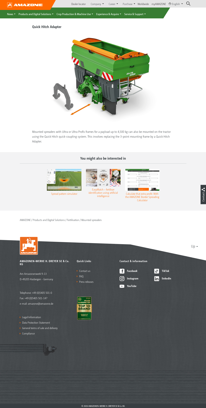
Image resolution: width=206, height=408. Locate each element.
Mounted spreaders (91, 219)
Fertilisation (73, 219)
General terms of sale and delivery (40, 327)
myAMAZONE (159, 3)
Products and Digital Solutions (35, 14)
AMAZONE (25, 219)
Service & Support (133, 14)
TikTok (165, 270)
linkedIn (166, 278)
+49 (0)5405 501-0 (42, 292)
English (176, 3)
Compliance (28, 333)
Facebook (131, 270)
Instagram (132, 278)
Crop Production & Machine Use (74, 14)
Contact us (84, 270)
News (10, 14)
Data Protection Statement (36, 322)
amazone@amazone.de (40, 303)
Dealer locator (78, 3)
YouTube (131, 285)
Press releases (86, 281)
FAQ (81, 276)
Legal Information (31, 317)
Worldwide (143, 3)
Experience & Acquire (107, 14)
